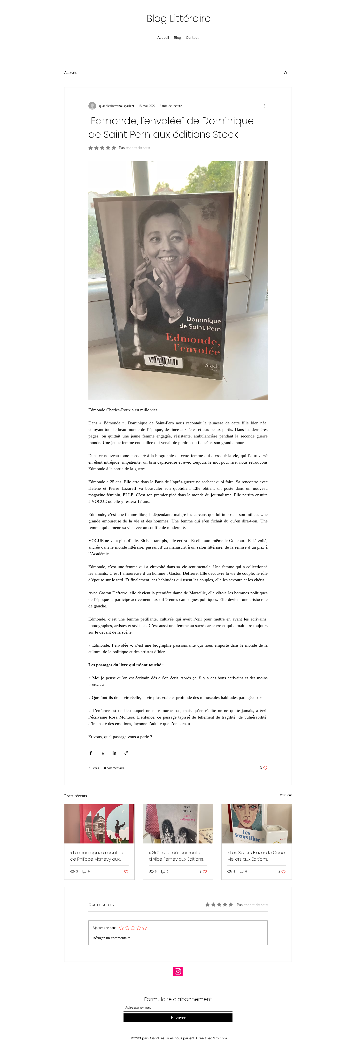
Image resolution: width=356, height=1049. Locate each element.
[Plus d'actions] (265, 106)
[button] (285, 73)
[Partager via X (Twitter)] (102, 753)
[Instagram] (178, 971)
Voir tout (286, 795)
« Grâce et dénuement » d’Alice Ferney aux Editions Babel (176, 856)
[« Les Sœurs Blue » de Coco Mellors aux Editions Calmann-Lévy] (257, 823)
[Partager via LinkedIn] (114, 753)
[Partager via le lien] (126, 753)
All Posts (70, 72)
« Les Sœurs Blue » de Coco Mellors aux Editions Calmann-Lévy (256, 856)
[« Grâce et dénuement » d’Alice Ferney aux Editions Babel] (178, 823)
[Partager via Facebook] (90, 753)
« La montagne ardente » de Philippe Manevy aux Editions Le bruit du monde (98, 856)
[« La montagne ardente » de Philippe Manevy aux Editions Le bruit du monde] (99, 823)
